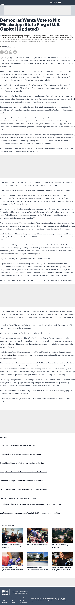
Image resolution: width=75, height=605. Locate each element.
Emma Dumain (6, 46)
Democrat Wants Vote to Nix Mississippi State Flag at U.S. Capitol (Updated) (30, 24)
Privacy (13, 600)
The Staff (13, 602)
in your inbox (42, 513)
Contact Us (13, 598)
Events (3, 600)
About (3, 598)
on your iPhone (55, 513)
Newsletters (5, 602)
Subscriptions (23, 602)
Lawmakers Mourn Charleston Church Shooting (18, 498)
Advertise (22, 598)
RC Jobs (22, 600)
